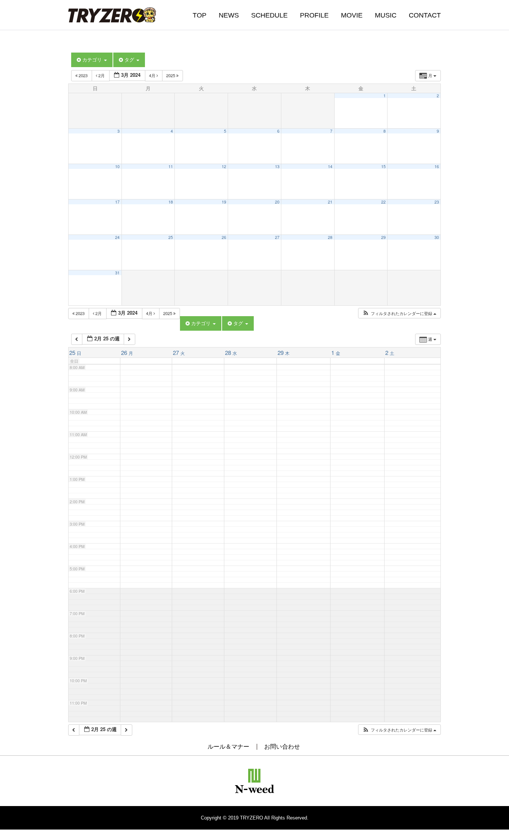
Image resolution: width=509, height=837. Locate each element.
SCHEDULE (269, 15)
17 (117, 202)
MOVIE (352, 15)
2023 (83, 75)
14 (330, 166)
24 (117, 237)
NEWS (229, 15)
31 (117, 273)
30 (436, 237)
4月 (153, 75)
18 (170, 202)
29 (383, 237)
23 (436, 202)
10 (117, 166)
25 (170, 237)
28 (330, 237)
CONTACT (425, 15)
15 (383, 166)
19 (224, 202)
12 (224, 166)
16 (436, 166)
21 (330, 202)
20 (277, 202)
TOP (199, 15)
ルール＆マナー (228, 746)
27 (277, 237)
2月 (101, 75)
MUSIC (385, 15)
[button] (399, 313)
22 (383, 202)
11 (170, 166)
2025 (171, 75)
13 (277, 166)
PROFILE (314, 15)
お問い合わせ (282, 746)
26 (224, 237)
